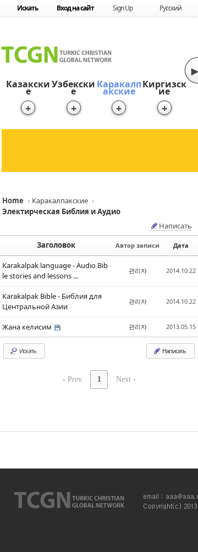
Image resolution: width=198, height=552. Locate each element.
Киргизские (164, 87)
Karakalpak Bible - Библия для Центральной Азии (52, 301)
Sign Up (123, 8)
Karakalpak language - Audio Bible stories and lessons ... (55, 270)
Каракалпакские (119, 87)
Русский (171, 8)
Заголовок (56, 245)
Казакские (28, 87)
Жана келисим (27, 327)
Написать (175, 226)
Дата (181, 245)
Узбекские (73, 87)
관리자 (138, 270)
